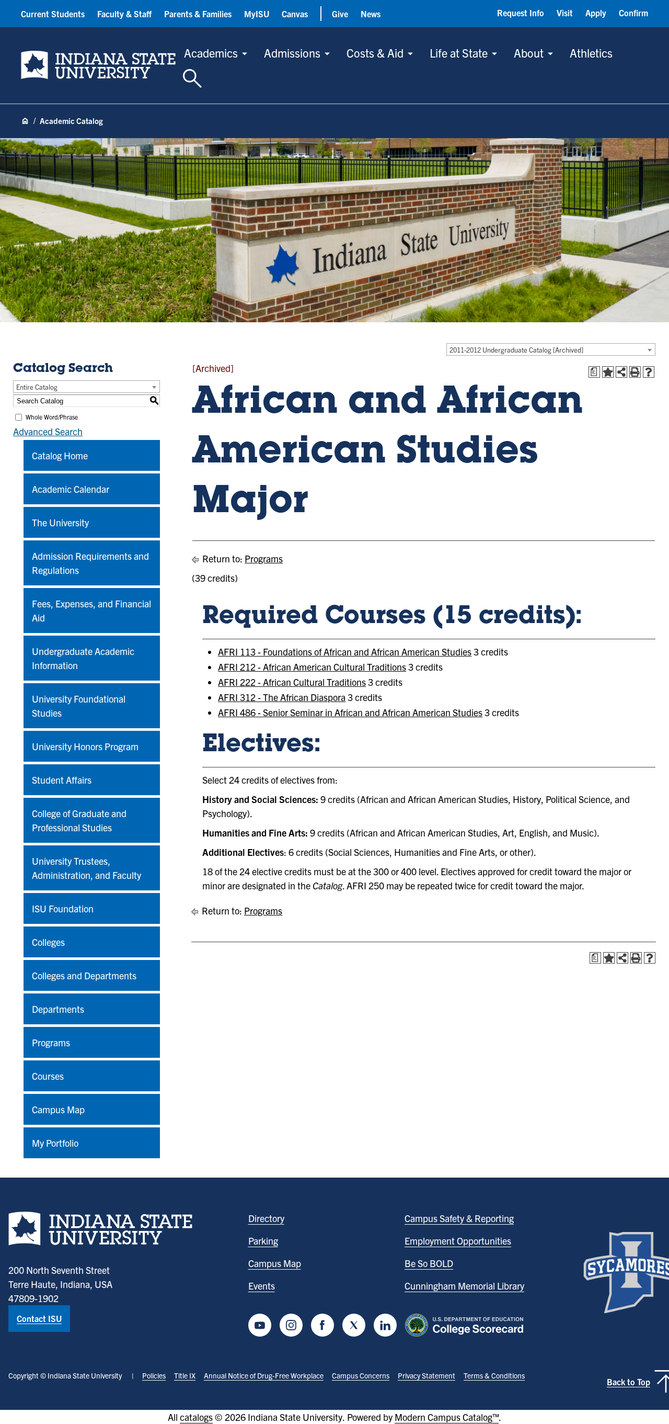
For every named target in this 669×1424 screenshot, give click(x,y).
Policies (154, 1375)
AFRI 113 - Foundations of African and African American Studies (344, 652)
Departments (58, 1009)
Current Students (53, 13)
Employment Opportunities (458, 1241)
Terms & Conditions (494, 1375)
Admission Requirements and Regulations (90, 563)
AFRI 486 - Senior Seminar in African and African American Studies (350, 712)
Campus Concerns (360, 1375)
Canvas (295, 13)
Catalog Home (60, 455)
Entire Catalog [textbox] (36, 386)
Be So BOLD (429, 1263)
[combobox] (550, 349)
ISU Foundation (63, 908)
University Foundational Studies (78, 706)
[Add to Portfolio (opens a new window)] (608, 372)
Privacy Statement (426, 1375)
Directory (266, 1218)
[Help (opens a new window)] (648, 372)
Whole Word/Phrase (52, 417)
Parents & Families (198, 13)
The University (60, 522)
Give (340, 13)
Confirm (633, 12)
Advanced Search (48, 431)
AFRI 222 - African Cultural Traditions (292, 682)
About (529, 53)
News (370, 13)
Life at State (459, 53)
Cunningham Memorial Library (464, 1286)
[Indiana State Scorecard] (466, 1325)
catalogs (196, 1417)
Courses (48, 1076)
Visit (565, 12)
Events (261, 1286)
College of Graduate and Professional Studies (79, 820)
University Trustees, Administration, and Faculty (86, 868)
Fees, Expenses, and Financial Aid (91, 610)
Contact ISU (39, 1318)
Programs (51, 1042)
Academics (211, 53)
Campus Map (58, 1109)
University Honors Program (85, 746)
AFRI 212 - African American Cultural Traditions (312, 667)
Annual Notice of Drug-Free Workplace (264, 1375)
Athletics (591, 53)
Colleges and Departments (84, 975)
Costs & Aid (375, 53)
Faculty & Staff (124, 13)
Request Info (520, 12)
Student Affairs (61, 780)
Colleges (48, 942)
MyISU (256, 13)
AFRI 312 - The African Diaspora (281, 697)
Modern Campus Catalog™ (447, 1417)
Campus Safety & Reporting (459, 1218)
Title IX (184, 1375)
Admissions (292, 53)
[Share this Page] (621, 372)
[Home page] (25, 121)
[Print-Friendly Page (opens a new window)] (635, 372)
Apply (595, 12)
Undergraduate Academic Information (83, 658)
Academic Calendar (70, 489)
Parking (263, 1241)
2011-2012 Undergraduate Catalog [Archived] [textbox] (516, 349)
